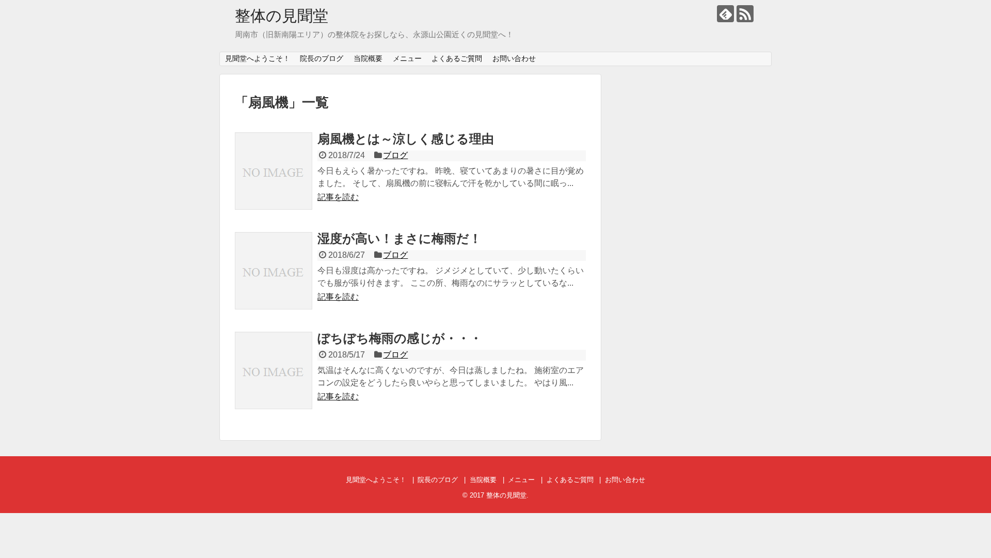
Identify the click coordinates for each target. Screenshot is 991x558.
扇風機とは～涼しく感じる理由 (405, 139)
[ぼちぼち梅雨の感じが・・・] (273, 370)
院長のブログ (321, 58)
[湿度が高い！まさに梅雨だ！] (273, 270)
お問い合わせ (514, 58)
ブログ (395, 155)
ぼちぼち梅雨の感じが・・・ (399, 338)
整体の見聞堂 (281, 15)
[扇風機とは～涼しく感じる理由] (273, 171)
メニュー (407, 58)
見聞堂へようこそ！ (257, 58)
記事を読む (338, 197)
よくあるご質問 (456, 58)
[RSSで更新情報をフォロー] (745, 13)
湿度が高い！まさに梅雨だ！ (399, 238)
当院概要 (368, 58)
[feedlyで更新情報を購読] (725, 13)
